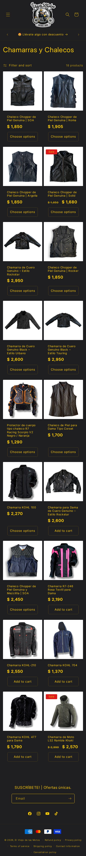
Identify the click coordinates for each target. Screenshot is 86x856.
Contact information (68, 846)
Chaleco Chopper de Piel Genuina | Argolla (22, 194)
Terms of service (19, 846)
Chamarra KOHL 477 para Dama (21, 738)
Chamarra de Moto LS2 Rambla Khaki (61, 738)
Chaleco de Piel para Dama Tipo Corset (62, 427)
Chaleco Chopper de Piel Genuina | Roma (62, 118)
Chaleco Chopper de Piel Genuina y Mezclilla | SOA (21, 590)
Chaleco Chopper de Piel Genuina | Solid (62, 194)
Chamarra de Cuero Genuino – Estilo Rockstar (21, 271)
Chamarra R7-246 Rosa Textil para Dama (60, 590)
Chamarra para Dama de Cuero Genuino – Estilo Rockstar (63, 511)
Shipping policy (42, 846)
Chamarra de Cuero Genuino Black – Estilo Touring (62, 350)
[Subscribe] (70, 798)
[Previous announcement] (7, 34)
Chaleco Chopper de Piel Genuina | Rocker (63, 269)
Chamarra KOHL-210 (21, 665)
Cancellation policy (45, 852)
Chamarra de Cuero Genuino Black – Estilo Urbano (21, 350)
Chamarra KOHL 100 (21, 507)
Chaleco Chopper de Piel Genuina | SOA (21, 118)
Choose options (22, 136)
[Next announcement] (78, 34)
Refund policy (53, 840)
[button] (8, 14)
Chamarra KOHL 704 (62, 665)
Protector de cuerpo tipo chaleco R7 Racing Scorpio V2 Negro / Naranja (21, 430)
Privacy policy (73, 840)
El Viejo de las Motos (27, 840)
